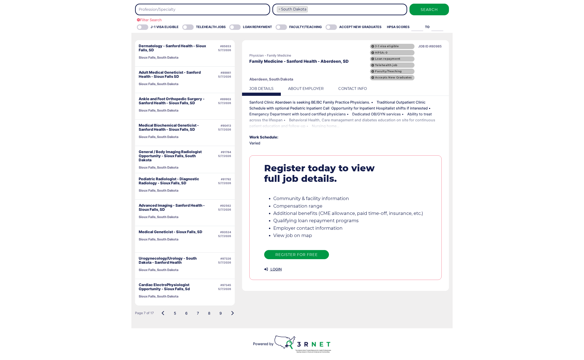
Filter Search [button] (151, 20)
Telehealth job (386, 65)
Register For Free (296, 255)
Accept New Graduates (360, 27)
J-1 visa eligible (387, 46)
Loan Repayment (257, 27)
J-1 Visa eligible (165, 27)
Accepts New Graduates (393, 77)
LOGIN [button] (276, 269)
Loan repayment (387, 58)
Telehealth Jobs (211, 27)
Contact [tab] (352, 88)
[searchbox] (166, 9)
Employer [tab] (306, 88)
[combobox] (202, 9)
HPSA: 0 (381, 52)
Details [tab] (261, 88)
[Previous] (163, 313)
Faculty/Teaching (305, 27)
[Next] (232, 313)
